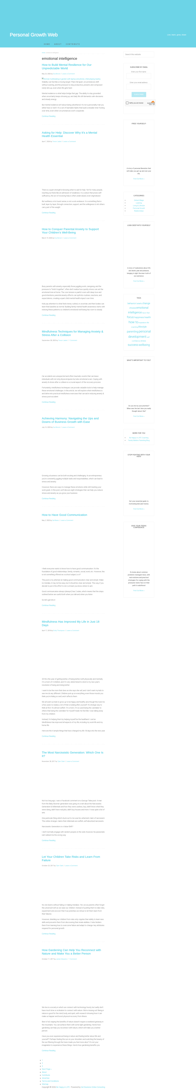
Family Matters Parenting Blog (139, 440)
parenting (132, 331)
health (147, 317)
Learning (139, 203)
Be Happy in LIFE (63, 1087)
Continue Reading (48, 116)
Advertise (45, 1078)
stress (143, 341)
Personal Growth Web (34, 34)
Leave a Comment (68, 74)
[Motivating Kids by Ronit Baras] (139, 401)
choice (132, 308)
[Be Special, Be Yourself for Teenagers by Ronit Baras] (139, 567)
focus (130, 317)
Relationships (139, 211)
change (146, 303)
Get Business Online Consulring (93, 1087)
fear (148, 313)
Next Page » (47, 1069)
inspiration (142, 323)
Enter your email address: (139, 82)
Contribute (46, 1075)
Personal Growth (139, 208)
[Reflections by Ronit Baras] (139, 263)
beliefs (139, 303)
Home (43, 52)
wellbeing (144, 345)
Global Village (139, 200)
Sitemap (45, 1084)
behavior (132, 303)
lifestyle (142, 326)
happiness (139, 317)
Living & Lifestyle (139, 206)
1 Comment (73, 340)
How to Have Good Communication (64, 514)
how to (133, 322)
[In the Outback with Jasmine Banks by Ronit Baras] (139, 163)
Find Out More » (138, 179)
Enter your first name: (138, 72)
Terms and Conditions (50, 1081)
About (44, 1072)
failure (144, 313)
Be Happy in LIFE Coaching (138, 438)
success (133, 345)
